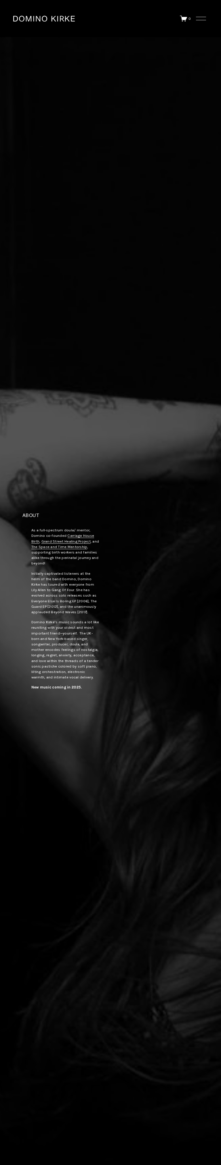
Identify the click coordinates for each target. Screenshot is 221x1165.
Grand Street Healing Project (66, 541)
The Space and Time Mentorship (59, 547)
